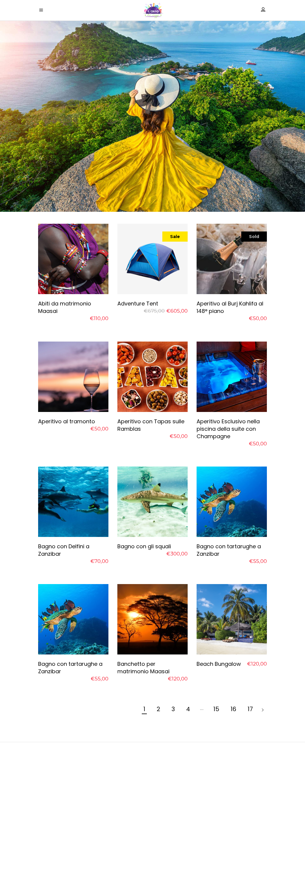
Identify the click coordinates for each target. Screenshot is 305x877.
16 (233, 709)
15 (216, 709)
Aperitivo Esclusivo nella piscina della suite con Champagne (228, 429)
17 (250, 709)
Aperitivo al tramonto (66, 421)
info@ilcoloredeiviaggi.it (152, 812)
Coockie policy (152, 852)
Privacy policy (152, 844)
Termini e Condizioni (152, 859)
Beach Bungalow (219, 664)
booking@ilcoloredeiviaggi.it (152, 819)
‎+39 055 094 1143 (152, 830)
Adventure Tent (137, 303)
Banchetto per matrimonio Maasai (143, 667)
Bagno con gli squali (144, 546)
